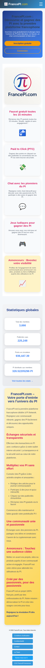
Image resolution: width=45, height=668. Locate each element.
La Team (17, 652)
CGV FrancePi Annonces (22, 663)
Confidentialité (19, 641)
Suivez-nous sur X (21, 658)
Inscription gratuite (23, 43)
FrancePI (18, 4)
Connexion (22, 51)
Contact (16, 647)
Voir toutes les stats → (22, 381)
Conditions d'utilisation (22, 636)
